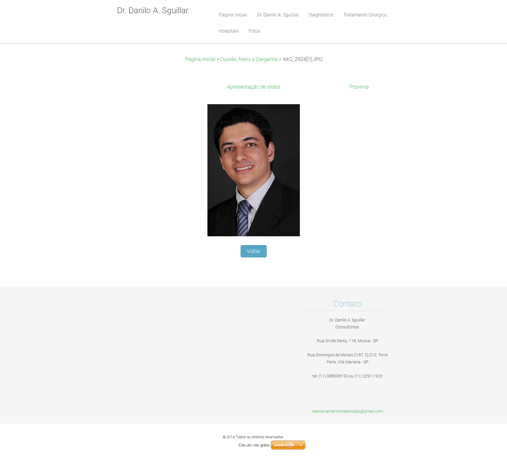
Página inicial (200, 59)
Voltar (254, 251)
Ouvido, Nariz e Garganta (249, 59)
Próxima (359, 87)
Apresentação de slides (253, 87)
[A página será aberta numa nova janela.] (253, 170)
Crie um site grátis (254, 445)
